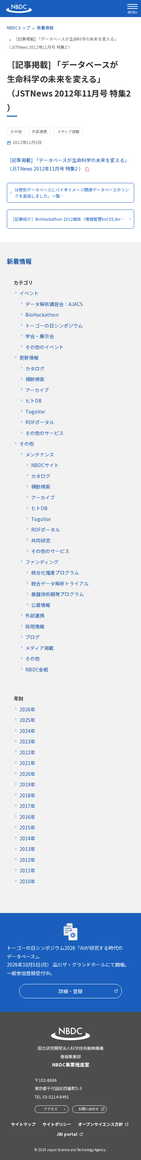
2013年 (27, 848)
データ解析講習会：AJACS (54, 304)
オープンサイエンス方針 (100, 1124)
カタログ (34, 368)
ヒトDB (33, 400)
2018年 (27, 795)
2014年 (27, 838)
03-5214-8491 (55, 1097)
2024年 (27, 730)
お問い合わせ (88, 1108)
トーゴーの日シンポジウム (54, 325)
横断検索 (34, 379)
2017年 (27, 805)
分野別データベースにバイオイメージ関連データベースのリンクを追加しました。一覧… (72, 193)
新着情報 (45, 27)
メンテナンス (39, 454)
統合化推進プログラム (55, 572)
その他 (27, 443)
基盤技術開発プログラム (57, 594)
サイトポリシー (56, 1124)
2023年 (27, 741)
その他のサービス (44, 433)
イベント (29, 293)
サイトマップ (23, 1124)
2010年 (27, 881)
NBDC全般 (36, 669)
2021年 (27, 762)
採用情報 (34, 626)
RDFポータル (39, 422)
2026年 (27, 709)
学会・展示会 (39, 336)
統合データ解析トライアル (60, 583)
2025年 (27, 719)
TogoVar (35, 411)
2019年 (27, 784)
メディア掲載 (39, 647)
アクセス (50, 1108)
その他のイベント (44, 347)
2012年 (27, 859)
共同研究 (40, 540)
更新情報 (29, 357)
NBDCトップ (18, 27)
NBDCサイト (45, 465)
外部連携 (34, 615)
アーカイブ (37, 390)
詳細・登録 (70, 991)
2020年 (27, 773)
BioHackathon (42, 314)
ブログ (32, 637)
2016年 (27, 816)
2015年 (27, 827)
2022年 (27, 752)
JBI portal (66, 1134)
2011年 (27, 870)
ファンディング (42, 562)
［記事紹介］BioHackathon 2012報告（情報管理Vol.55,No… (67, 219)
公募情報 (40, 604)
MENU (132, 12)
